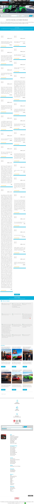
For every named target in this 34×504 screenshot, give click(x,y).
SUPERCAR (4, 3)
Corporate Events (12, 461)
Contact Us (11, 484)
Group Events (12, 442)
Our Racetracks (12, 469)
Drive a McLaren (12, 449)
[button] (2, 8)
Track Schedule (12, 471)
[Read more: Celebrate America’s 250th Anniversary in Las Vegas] (6, 377)
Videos (11, 479)
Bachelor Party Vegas (13, 443)
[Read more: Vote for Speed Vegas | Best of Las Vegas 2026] (17, 354)
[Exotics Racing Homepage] (8, 2)
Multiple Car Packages (13, 438)
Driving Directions (13, 470)
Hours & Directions (13, 462)
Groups (24, 3)
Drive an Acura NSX (13, 454)
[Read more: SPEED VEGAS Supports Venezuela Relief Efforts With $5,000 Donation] (28, 354)
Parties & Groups (12, 460)
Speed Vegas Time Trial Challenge (15, 466)
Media (11, 481)
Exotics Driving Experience (14, 437)
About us (31, 3)
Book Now (11, 489)
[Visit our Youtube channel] (31, 495)
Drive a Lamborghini (13, 447)
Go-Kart (11, 3)
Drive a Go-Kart (12, 455)
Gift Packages (12, 441)
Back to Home (12, 435)
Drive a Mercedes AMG (13, 452)
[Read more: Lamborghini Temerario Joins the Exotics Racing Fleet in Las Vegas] (28, 377)
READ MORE (3, 366)
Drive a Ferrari (12, 446)
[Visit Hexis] (17, 498)
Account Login (12, 487)
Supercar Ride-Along (13, 439)
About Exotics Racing (13, 476)
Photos (11, 479)
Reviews (11, 478)
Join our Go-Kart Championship (15, 459)
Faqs (11, 475)
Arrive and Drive (12, 458)
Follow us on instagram (6, 301)
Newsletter (4, 428)
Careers (11, 482)
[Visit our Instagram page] (30, 495)
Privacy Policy (22, 503)
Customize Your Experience (14, 436)
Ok (25, 503)
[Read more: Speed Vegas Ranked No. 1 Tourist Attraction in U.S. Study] (6, 354)
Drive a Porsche (12, 448)
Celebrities (11, 480)
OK (31, 428)
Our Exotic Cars (12, 477)
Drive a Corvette (12, 453)
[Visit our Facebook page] (29, 495)
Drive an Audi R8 (12, 450)
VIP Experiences (12, 440)
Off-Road (18, 3)
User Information (12, 488)
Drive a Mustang (12, 451)
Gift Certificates (12, 463)
